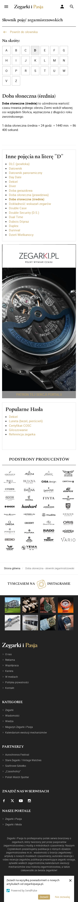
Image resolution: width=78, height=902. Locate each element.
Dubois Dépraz (19, 221)
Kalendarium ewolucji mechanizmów (26, 732)
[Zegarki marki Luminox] (68, 506)
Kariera (9, 671)
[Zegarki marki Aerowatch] (9, 473)
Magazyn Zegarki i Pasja (19, 726)
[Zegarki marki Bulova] (29, 482)
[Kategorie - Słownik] (39, 317)
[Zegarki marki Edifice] (68, 490)
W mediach (11, 676)
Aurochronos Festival (17, 754)
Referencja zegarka (22, 434)
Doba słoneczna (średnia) (26, 199)
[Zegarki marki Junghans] (49, 506)
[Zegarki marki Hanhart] (29, 506)
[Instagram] (29, 800)
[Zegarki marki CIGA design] (49, 482)
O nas (8, 654)
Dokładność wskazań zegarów (30, 204)
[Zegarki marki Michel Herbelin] (29, 515)
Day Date (15, 177)
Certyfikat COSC (20, 425)
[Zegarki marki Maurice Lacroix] (9, 515)
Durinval (14, 230)
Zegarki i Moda (13, 824)
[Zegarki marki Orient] (29, 523)
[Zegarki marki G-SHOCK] (9, 506)
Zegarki (9, 710)
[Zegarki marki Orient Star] (49, 523)
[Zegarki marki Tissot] (49, 539)
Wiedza (9, 721)
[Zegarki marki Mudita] (49, 515)
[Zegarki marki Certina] (68, 482)
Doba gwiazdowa (20, 190)
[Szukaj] (71, 7)
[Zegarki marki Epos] (9, 498)
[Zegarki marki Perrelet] (9, 531)
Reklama (10, 659)
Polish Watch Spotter (17, 777)
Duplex (13, 226)
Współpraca (12, 665)
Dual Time (16, 217)
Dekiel (13, 181)
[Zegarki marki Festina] (29, 498)
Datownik (15, 168)
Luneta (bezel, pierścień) (26, 421)
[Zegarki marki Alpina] (29, 473)
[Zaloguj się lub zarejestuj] (63, 7)
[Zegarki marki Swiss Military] (29, 539)
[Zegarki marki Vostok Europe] (9, 548)
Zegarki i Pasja (13, 818)
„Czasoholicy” (13, 771)
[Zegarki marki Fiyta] (49, 498)
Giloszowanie (18, 430)
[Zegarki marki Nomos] (68, 515)
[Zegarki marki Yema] (29, 548)
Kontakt (9, 687)
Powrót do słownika (23, 32)
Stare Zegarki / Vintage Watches (23, 760)
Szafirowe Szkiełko (15, 765)
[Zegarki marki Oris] (68, 523)
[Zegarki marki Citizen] (9, 490)
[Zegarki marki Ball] (9, 482)
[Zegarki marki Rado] (49, 531)
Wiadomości (12, 715)
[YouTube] (21, 800)
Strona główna (12, 568)
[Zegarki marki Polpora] (29, 531)
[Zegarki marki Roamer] (68, 531)
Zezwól (44, 897)
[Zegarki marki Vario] (68, 539)
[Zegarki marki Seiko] (9, 539)
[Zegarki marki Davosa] (29, 490)
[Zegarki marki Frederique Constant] (68, 498)
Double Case (18, 208)
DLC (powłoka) (19, 164)
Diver (12, 186)
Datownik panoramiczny (25, 173)
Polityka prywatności (17, 682)
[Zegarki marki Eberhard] (49, 490)
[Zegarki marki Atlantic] (49, 473)
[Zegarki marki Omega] (9, 523)
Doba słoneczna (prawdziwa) (29, 195)
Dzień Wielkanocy (21, 235)
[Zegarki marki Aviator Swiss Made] (68, 473)
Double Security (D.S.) (24, 212)
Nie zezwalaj (62, 897)
